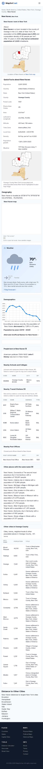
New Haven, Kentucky (12, 511)
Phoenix (6, 648)
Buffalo (4, 711)
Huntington (6, 719)
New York (31, 10)
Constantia (6, 608)
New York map (30, 74)
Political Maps (27, 734)
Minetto (5, 675)
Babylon (5, 714)
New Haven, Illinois (11, 516)
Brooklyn (5, 697)
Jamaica (5, 716)
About (25, 745)
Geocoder (5, 748)
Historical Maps (28, 737)
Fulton (5, 683)
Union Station (14, 430)
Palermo (6, 638)
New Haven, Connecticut (13, 472)
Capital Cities (6, 737)
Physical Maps (27, 731)
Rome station (14, 423)
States (4, 734)
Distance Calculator (8, 745)
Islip (3, 707)
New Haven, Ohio (10, 490)
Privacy (25, 751)
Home (4, 10)
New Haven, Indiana (11, 480)
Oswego (7, 32)
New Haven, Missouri (12, 496)
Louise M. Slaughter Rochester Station (16, 437)
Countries (5, 731)
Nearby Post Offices (12, 447)
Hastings (6, 556)
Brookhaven (6, 702)
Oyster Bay (6, 709)
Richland (6, 593)
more (5, 536)
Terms (25, 748)
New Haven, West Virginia (13, 506)
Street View (5, 751)
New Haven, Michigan (12, 485)
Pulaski (5, 656)
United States (21, 10)
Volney (5, 585)
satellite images (26, 240)
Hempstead (6, 699)
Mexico (5, 599)
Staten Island (7, 704)
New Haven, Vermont (12, 501)
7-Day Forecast (9, 290)
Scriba (5, 574)
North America (11, 10)
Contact (25, 754)
